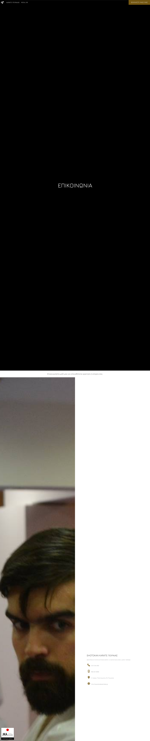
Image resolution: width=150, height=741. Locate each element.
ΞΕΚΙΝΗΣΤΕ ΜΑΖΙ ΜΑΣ (139, 2)
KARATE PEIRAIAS (13, 2)
